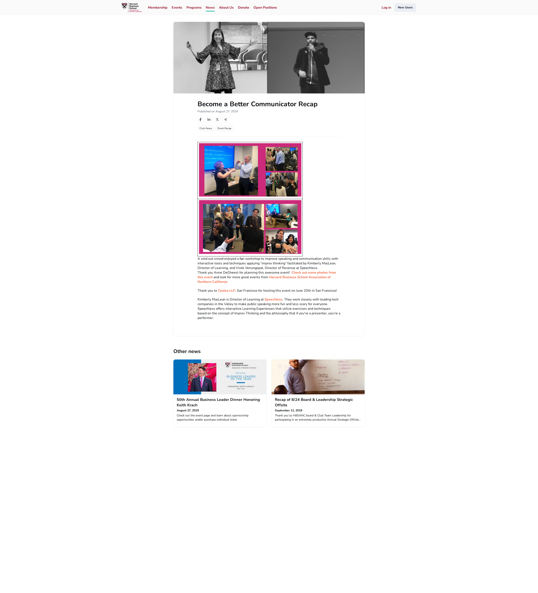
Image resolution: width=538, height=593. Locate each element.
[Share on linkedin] (209, 119)
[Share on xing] (226, 119)
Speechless (273, 299)
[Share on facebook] (200, 119)
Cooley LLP (226, 290)
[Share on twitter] (217, 119)
